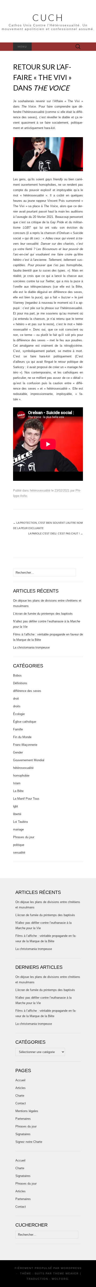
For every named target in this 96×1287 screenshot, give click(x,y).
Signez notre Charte (28, 1142)
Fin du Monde (22, 737)
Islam (17, 783)
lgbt (15, 806)
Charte (19, 1095)
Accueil (20, 1080)
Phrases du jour (23, 837)
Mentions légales (26, 1111)
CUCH (48, 17)
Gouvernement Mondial (28, 760)
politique (18, 845)
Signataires (23, 1134)
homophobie (21, 775)
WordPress (71, 1268)
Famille (18, 729)
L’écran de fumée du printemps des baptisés (43, 613)
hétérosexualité (40, 490)
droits (17, 706)
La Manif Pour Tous (26, 798)
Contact (20, 1103)
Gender (18, 752)
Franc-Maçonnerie (25, 744)
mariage (18, 829)
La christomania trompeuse (31, 647)
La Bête (18, 791)
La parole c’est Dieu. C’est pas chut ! (55, 533)
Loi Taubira (20, 821)
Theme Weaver (66, 1273)
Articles (20, 1088)
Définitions (20, 683)
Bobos (17, 675)
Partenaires (23, 1118)
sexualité (19, 852)
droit (16, 698)
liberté (17, 814)
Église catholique (24, 721)
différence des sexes (27, 691)
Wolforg (60, 1278)
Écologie (19, 714)
